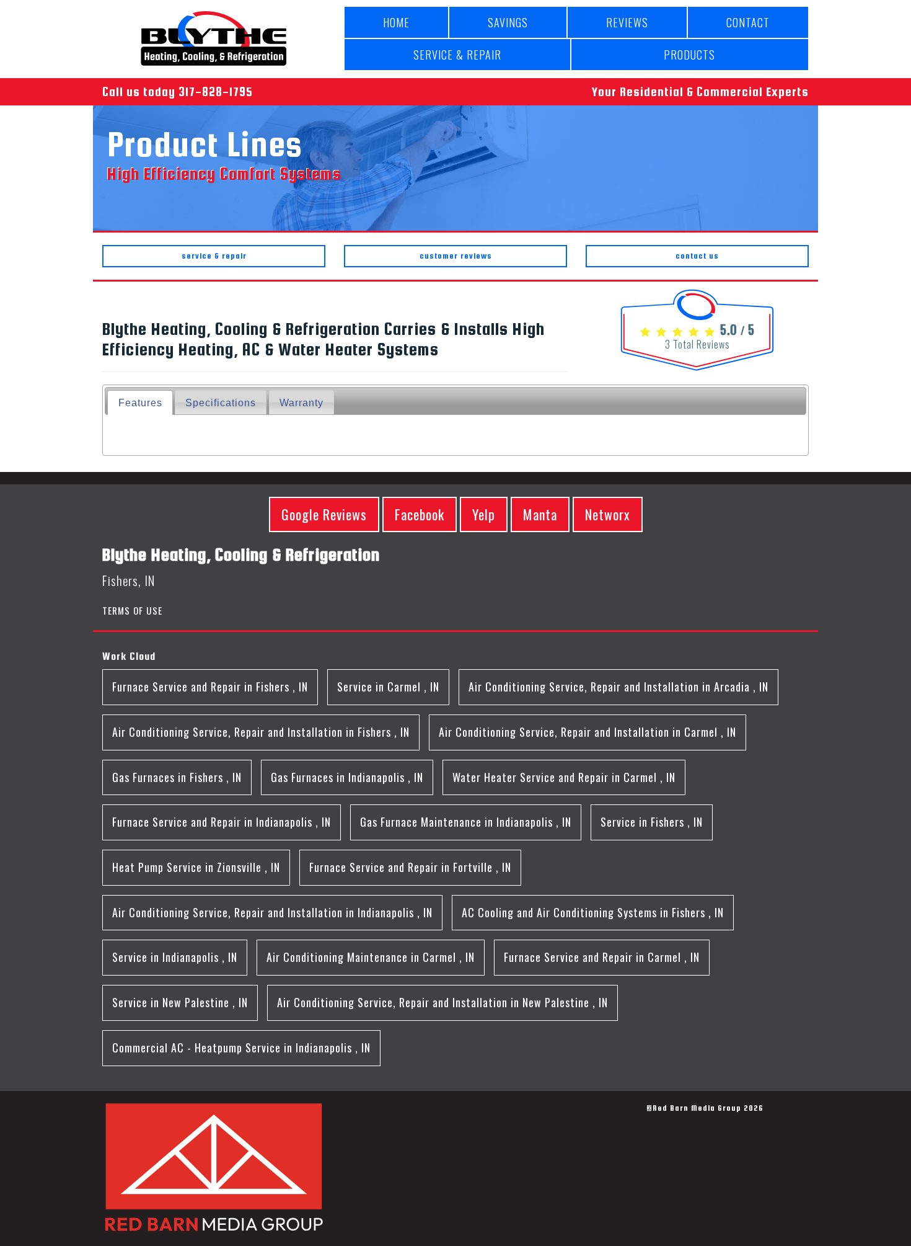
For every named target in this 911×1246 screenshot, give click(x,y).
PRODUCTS (689, 55)
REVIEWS (627, 22)
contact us (697, 255)
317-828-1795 (215, 91)
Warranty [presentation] (301, 402)
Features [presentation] (140, 402)
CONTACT (748, 22)
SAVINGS (508, 22)
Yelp (483, 514)
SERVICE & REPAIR (457, 55)
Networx (607, 514)
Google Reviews (324, 514)
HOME (396, 22)
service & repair (214, 255)
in (210, 687)
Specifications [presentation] (220, 402)
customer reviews (456, 255)
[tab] (139, 402)
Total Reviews (697, 344)
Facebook (419, 514)
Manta (540, 514)
